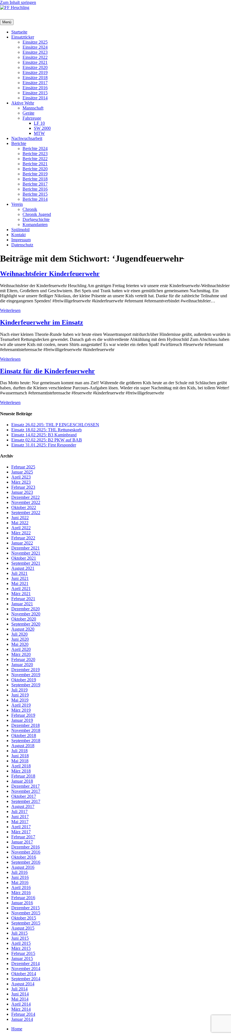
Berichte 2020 (35, 168)
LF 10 (39, 123)
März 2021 (21, 593)
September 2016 (25, 862)
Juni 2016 (20, 877)
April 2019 (21, 705)
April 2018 (21, 765)
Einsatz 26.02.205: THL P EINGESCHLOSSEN (55, 424)
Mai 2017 (19, 821)
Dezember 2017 (25, 786)
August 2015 (22, 928)
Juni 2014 (20, 994)
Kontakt (18, 234)
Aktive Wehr (22, 103)
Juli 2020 (19, 634)
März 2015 (21, 948)
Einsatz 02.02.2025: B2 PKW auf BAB (46, 439)
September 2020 (25, 624)
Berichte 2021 (35, 163)
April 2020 (21, 649)
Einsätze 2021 (35, 62)
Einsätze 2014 (35, 97)
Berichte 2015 (35, 194)
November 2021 (25, 553)
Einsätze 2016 (35, 87)
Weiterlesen (10, 310)
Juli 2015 (19, 933)
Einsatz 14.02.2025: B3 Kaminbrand (44, 434)
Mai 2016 (19, 882)
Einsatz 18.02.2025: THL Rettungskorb (46, 429)
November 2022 (25, 502)
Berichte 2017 (35, 184)
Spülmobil (20, 229)
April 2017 (21, 826)
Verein (17, 204)
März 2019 (21, 710)
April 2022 (21, 527)
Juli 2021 (19, 573)
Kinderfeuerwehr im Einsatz (41, 322)
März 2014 (21, 1009)
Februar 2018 (23, 776)
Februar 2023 (23, 487)
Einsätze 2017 (35, 82)
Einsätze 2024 (35, 47)
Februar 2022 (23, 537)
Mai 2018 (19, 760)
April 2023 (21, 477)
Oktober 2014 (23, 973)
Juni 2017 (20, 816)
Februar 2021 (23, 598)
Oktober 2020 (23, 619)
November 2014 (25, 968)
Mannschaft (33, 108)
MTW (39, 133)
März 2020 (21, 654)
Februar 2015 (23, 953)
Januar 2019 (22, 720)
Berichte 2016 (35, 189)
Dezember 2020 (25, 608)
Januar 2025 (22, 472)
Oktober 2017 (23, 796)
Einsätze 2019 (35, 72)
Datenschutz (22, 244)
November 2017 (25, 791)
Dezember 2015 (25, 907)
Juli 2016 (19, 872)
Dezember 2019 (25, 669)
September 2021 (25, 563)
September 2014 (25, 978)
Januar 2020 (22, 664)
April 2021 (21, 588)
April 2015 (21, 943)
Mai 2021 (19, 583)
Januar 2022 (22, 543)
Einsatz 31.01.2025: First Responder (43, 445)
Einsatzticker (22, 37)
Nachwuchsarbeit (26, 138)
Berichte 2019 (35, 173)
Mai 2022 (19, 522)
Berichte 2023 (35, 153)
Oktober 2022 (23, 507)
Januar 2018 (22, 781)
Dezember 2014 (25, 963)
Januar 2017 (22, 841)
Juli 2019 (19, 689)
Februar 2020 (23, 659)
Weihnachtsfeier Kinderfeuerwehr (50, 273)
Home (16, 1028)
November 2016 (25, 852)
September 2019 (25, 684)
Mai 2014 (19, 999)
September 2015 (25, 923)
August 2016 (22, 867)
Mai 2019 (19, 700)
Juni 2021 (20, 578)
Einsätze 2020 (35, 67)
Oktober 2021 (23, 558)
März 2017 (21, 831)
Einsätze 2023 (35, 52)
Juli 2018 (19, 750)
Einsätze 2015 (35, 92)
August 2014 (22, 983)
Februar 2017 (23, 836)
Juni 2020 (20, 639)
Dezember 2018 (25, 725)
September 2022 (25, 512)
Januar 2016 (22, 902)
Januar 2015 (22, 958)
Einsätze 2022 (35, 57)
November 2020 (25, 613)
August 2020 (22, 629)
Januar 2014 (22, 1019)
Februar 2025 (23, 467)
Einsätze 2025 (35, 42)
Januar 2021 (22, 603)
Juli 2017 (19, 811)
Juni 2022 (20, 517)
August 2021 (22, 568)
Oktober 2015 (23, 918)
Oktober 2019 (23, 679)
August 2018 (22, 745)
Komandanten (35, 224)
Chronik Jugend (37, 214)
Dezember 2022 (25, 497)
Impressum (21, 239)
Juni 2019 (20, 695)
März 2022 (21, 532)
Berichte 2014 (35, 199)
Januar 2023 (22, 492)
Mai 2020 (19, 644)
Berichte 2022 (35, 158)
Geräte (28, 113)
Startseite (19, 32)
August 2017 (22, 806)
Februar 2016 (23, 897)
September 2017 (25, 801)
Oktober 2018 (23, 735)
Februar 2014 (23, 1014)
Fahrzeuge (32, 118)
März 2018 (21, 771)
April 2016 (21, 887)
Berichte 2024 (35, 148)
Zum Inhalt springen (18, 2)
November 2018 (25, 730)
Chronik (30, 209)
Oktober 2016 (23, 857)
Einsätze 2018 (35, 77)
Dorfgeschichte (36, 219)
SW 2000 (42, 128)
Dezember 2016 (25, 847)
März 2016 (21, 892)
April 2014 (21, 1004)
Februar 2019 (23, 715)
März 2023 (21, 482)
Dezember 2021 (25, 548)
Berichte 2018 (35, 179)
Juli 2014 (19, 988)
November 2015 (25, 912)
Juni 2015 (20, 938)
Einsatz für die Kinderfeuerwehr (47, 371)
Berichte (18, 143)
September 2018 (25, 740)
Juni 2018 (20, 755)
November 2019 (25, 674)
